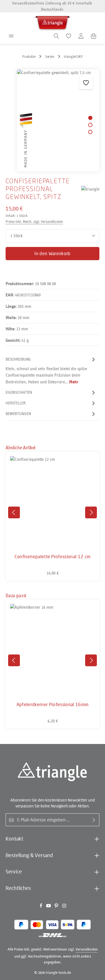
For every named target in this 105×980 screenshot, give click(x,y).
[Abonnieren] (93, 819)
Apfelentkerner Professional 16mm (52, 704)
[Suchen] (56, 36)
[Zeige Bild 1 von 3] (90, 118)
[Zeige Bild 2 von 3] (90, 125)
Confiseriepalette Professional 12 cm (53, 556)
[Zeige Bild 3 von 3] (90, 132)
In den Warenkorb (52, 253)
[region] (52, 120)
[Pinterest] (57, 907)
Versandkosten (87, 949)
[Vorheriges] (14, 512)
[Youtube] (49, 907)
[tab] (51, 370)
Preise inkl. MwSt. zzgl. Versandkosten (34, 221)
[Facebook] (41, 907)
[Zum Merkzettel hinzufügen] (85, 82)
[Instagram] (64, 907)
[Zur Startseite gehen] (53, 21)
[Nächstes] (91, 512)
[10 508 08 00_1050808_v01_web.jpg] (58, 120)
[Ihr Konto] (81, 36)
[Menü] (11, 36)
